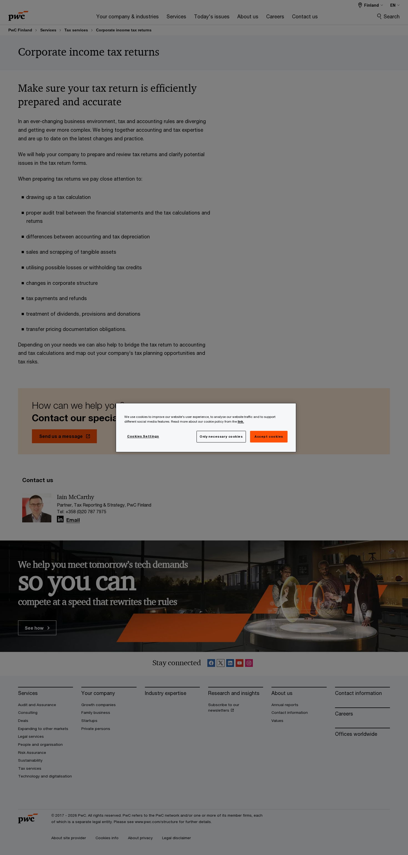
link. (241, 421)
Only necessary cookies (221, 436)
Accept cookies (269, 436)
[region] (206, 427)
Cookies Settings (143, 436)
